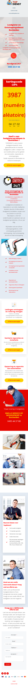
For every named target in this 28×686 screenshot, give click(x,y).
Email (13, 641)
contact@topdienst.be (14, 13)
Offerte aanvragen (14, 165)
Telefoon (13, 647)
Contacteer (14, 684)
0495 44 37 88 (14, 67)
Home (14, 681)
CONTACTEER (14, 10)
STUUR (8, 664)
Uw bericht (13, 654)
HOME (14, 8)
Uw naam (13, 635)
